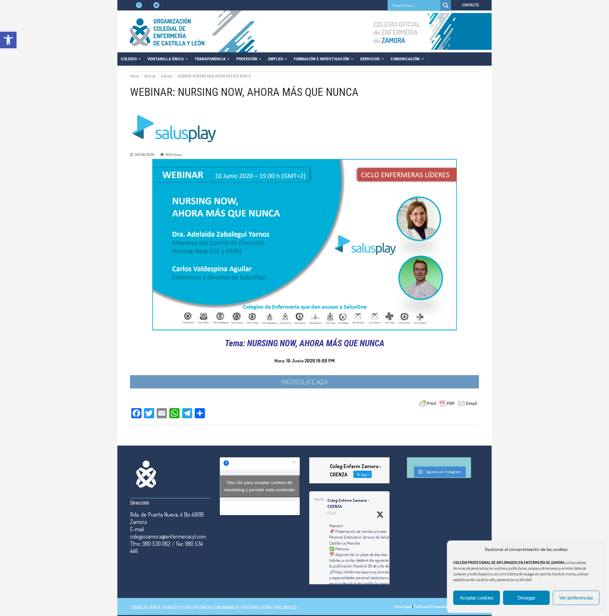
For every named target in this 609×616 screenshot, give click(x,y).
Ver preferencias (576, 597)
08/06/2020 (144, 154)
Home (134, 76)
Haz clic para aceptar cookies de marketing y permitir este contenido (259, 486)
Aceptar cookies (477, 597)
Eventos (166, 76)
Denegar (526, 597)
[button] (8, 40)
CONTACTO (470, 5)
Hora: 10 (282, 361)
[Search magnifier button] (445, 5)
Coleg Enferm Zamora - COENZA (348, 503)
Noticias (150, 76)
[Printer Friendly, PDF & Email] (448, 403)
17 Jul (331, 513)
